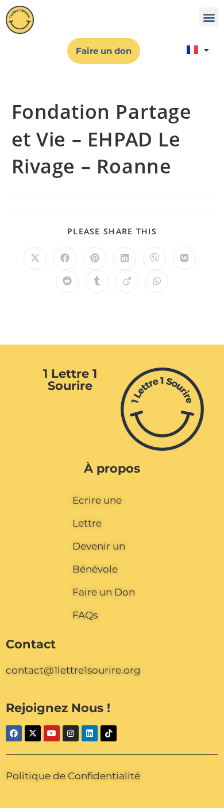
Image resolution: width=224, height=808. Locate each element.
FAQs (85, 615)
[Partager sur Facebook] (64, 258)
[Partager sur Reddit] (67, 281)
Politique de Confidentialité (73, 776)
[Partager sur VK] (184, 258)
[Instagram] (71, 733)
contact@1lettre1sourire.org (73, 670)
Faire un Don (103, 592)
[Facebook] (14, 733)
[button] (208, 16)
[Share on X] (35, 258)
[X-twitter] (33, 733)
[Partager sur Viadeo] (126, 281)
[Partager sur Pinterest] (94, 258)
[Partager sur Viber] (154, 258)
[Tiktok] (109, 733)
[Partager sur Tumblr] (97, 281)
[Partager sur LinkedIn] (124, 258)
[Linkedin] (90, 733)
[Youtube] (52, 733)
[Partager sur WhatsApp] (156, 281)
